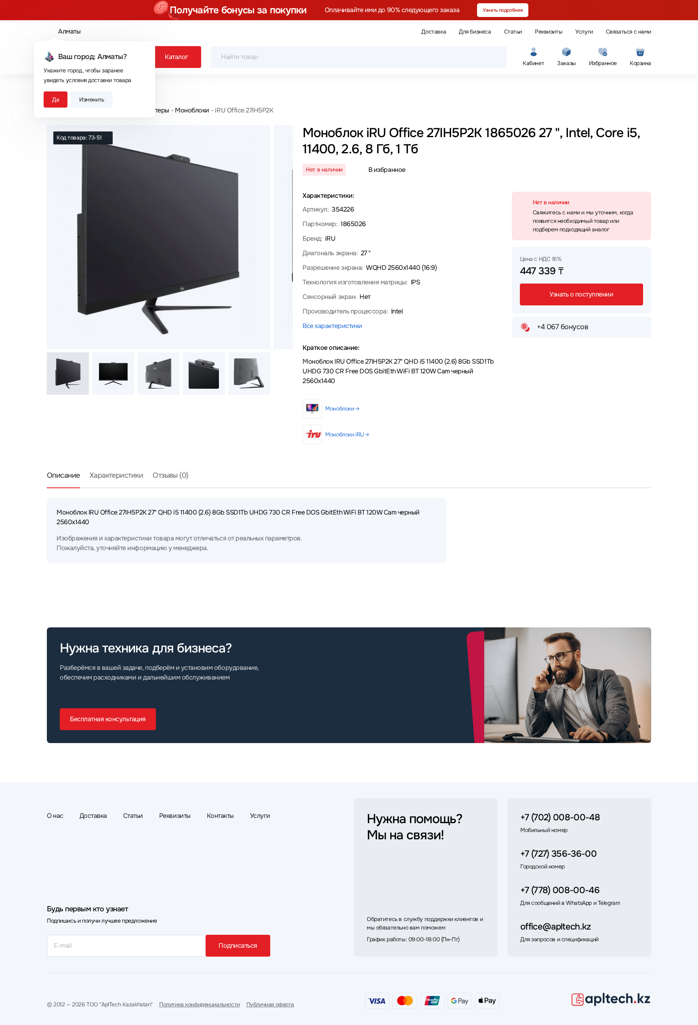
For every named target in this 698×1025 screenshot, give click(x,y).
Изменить (91, 99)
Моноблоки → (342, 408)
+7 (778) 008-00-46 (559, 890)
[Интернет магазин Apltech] (610, 999)
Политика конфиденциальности (199, 1004)
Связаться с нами (628, 31)
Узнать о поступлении (581, 294)
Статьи (513, 31)
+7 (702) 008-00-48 (560, 817)
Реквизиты (548, 31)
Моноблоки (192, 110)
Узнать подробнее (503, 10)
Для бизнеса (475, 31)
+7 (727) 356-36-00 (558, 854)
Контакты (220, 815)
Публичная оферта (270, 1004)
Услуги (584, 31)
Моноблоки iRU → (347, 434)
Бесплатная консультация (108, 719)
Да (55, 99)
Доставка (433, 31)
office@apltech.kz (555, 926)
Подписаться (238, 945)
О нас (55, 815)
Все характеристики (332, 326)
